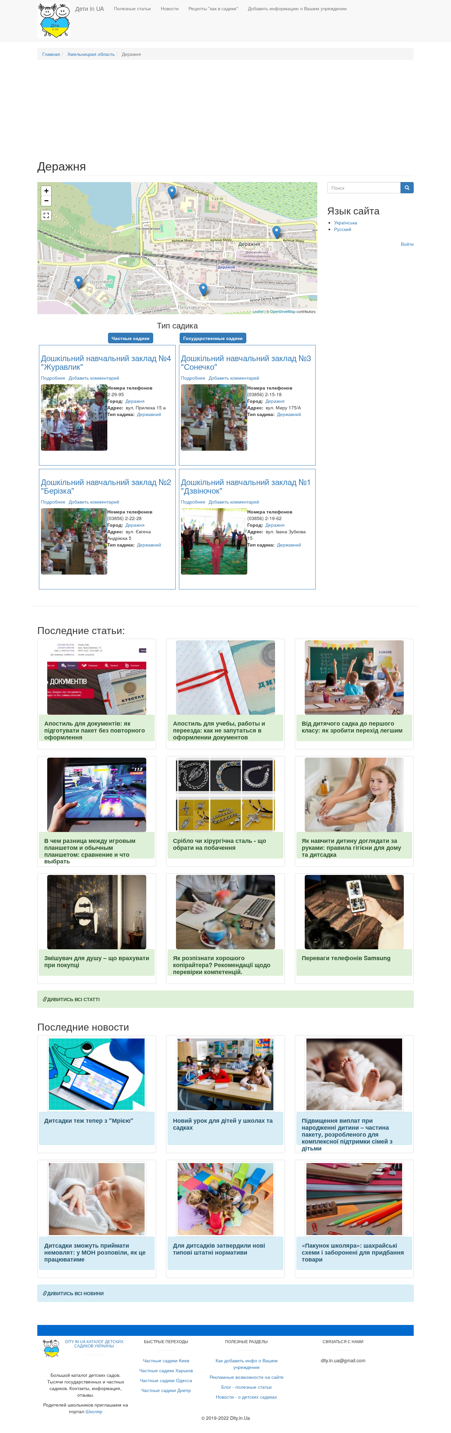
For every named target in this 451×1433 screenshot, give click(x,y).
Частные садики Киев (166, 1360)
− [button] (46, 201)
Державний (149, 414)
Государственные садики (213, 338)
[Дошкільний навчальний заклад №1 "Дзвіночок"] (78, 282)
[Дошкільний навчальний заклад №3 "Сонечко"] (276, 232)
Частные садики (131, 338)
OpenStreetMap (282, 311)
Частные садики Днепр (166, 1390)
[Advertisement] (225, 112)
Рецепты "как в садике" (213, 8)
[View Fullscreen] (46, 215)
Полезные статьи (132, 8)
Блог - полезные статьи (246, 1386)
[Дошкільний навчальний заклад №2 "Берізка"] (203, 290)
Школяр (94, 1411)
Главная (51, 54)
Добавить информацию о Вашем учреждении (297, 8)
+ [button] (46, 191)
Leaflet (258, 311)
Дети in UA (89, 8)
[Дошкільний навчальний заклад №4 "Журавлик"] (172, 193)
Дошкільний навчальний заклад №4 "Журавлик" (106, 362)
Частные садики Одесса (166, 1380)
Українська (345, 222)
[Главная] (56, 20)
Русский (342, 229)
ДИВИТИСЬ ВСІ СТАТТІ (73, 999)
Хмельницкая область (91, 54)
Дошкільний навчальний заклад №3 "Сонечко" (246, 362)
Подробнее (53, 377)
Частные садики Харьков (166, 1370)
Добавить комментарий (94, 377)
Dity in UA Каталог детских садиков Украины (94, 1343)
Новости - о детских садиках (246, 1396)
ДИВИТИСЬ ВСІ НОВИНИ (75, 1293)
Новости (170, 8)
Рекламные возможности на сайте (247, 1377)
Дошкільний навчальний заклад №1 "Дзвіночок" (246, 486)
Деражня (135, 400)
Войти (407, 244)
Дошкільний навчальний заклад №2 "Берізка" (106, 486)
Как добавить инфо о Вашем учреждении (247, 1363)
